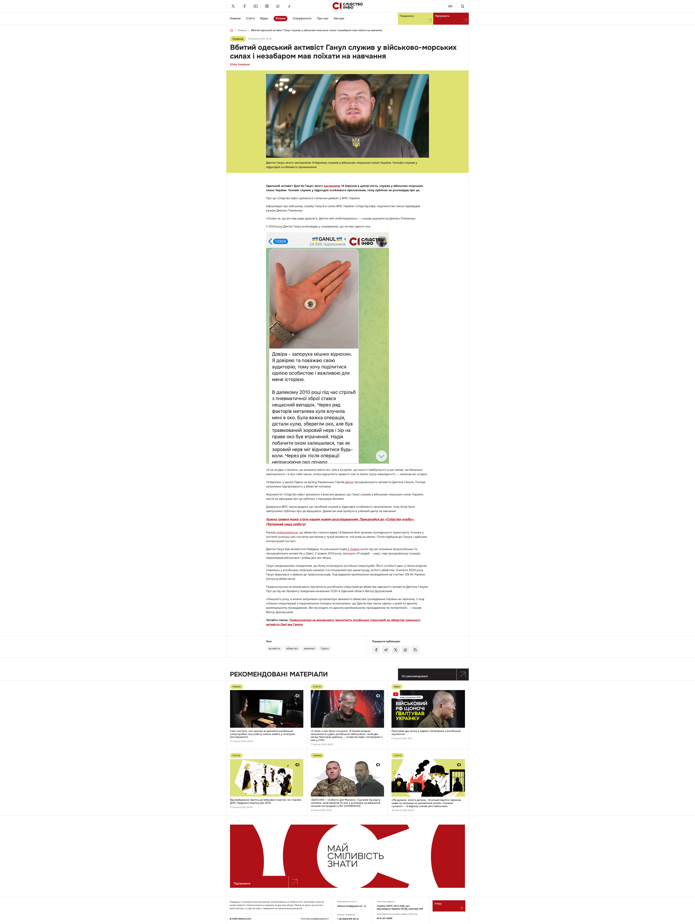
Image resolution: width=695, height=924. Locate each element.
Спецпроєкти (302, 18)
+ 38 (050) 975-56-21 (348, 918)
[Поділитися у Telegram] (386, 650)
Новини (235, 18)
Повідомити (407, 16)
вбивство (292, 648)
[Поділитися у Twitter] (396, 650)
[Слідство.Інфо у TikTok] (289, 6)
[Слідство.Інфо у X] (233, 6)
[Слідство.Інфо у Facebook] (244, 6)
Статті (250, 18)
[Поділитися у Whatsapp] (405, 650)
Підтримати (442, 16)
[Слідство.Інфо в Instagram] (267, 6)
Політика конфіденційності (315, 918)
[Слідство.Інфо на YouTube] (256, 6)
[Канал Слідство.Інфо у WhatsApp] (278, 6)
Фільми (280, 18)
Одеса (325, 648)
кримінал (309, 648)
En (450, 6)
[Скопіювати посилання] (415, 650)
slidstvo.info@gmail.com (350, 906)
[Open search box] (462, 6)
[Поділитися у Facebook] (376, 650)
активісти (274, 648)
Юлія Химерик (240, 64)
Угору (438, 903)
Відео (264, 18)
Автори (339, 18)
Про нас (322, 18)
